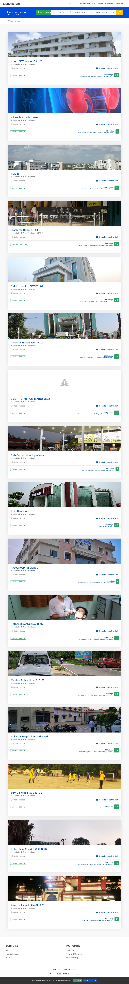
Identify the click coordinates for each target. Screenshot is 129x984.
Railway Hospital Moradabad (29, 736)
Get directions (19, 68)
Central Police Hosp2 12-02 (28, 680)
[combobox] (61, 12)
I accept (77, 980)
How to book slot (87, 3)
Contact (109, 3)
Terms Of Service (74, 954)
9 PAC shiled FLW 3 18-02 (26, 793)
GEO (69, 3)
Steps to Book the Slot (108, 68)
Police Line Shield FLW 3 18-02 (29, 849)
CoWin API (61, 974)
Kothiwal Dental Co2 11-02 (27, 624)
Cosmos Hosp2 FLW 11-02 (27, 342)
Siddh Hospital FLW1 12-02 (27, 286)
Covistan (72, 970)
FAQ (75, 3)
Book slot (120, 3)
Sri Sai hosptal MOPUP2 (25, 117)
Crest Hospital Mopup (24, 567)
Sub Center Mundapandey (27, 455)
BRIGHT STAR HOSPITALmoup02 (30, 399)
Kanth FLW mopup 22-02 (26, 61)
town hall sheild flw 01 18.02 (28, 905)
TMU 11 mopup (19, 511)
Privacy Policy (90, 980)
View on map (14, 21)
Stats (100, 3)
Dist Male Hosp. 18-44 (24, 230)
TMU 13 (15, 173)
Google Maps (73, 974)
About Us (70, 950)
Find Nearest (45, 12)
